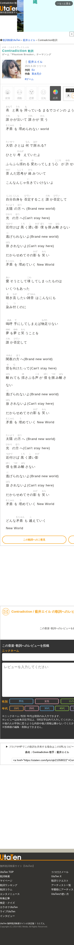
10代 (16, 708)
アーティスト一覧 (61, 885)
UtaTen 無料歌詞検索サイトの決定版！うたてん (22, 923)
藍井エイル (35, 61)
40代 (62, 708)
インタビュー (7, 916)
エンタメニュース (10, 894)
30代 (47, 708)
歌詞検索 (5, 876)
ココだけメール (59, 872)
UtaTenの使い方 (60, 894)
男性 (21, 701)
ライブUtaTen (7, 911)
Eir (33, 70)
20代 (31, 708)
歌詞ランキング (8, 885)
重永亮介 (37, 73)
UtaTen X (56, 876)
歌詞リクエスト (59, 880)
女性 (46, 701)
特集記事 (5, 898)
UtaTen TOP (7, 872)
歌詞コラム (6, 889)
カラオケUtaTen (9, 907)
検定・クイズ (7, 902)
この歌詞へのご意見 (34, 539)
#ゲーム (29, 79)
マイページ (6, 880)
